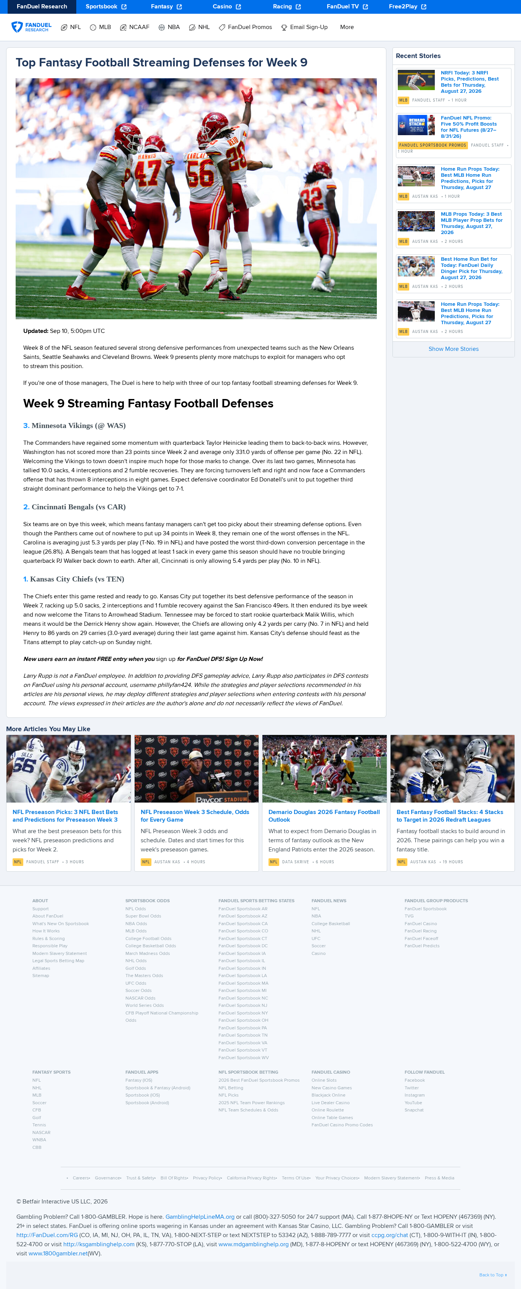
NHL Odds (136, 961)
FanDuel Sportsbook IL (242, 961)
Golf (36, 1118)
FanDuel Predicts (422, 946)
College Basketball (331, 924)
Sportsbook (101, 7)
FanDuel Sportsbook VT (243, 1050)
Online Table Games (332, 1118)
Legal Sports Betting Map (58, 961)
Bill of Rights (174, 1178)
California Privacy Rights (251, 1178)
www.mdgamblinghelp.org (254, 1245)
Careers (81, 1178)
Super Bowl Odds (143, 916)
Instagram (415, 1095)
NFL (18, 862)
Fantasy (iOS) (138, 1080)
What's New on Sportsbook (60, 924)
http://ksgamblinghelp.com (99, 1245)
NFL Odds (135, 909)
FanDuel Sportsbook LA (243, 976)
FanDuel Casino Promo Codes (342, 1125)
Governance (107, 1178)
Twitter (412, 1088)
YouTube (413, 1103)
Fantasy (162, 7)
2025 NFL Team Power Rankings (252, 1103)
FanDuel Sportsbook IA (242, 953)
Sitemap (40, 976)
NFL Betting (231, 1088)
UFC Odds (135, 983)
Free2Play (403, 7)
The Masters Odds (144, 976)
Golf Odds (135, 968)
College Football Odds (148, 939)
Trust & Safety (140, 1178)
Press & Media (439, 1178)
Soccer (319, 946)
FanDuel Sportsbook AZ (243, 916)
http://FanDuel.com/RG (47, 1235)
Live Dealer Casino (331, 1103)
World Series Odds (144, 1005)
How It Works (46, 931)
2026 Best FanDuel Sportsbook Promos (259, 1080)
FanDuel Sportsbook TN (243, 1035)
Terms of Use (295, 1178)
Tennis (39, 1125)
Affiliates (41, 968)
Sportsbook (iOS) (142, 1095)
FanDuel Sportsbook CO (243, 931)
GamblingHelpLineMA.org (201, 1217)
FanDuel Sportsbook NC (243, 998)
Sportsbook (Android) (147, 1103)
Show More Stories (454, 349)
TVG (409, 916)
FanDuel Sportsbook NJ (243, 1005)
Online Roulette (328, 1110)
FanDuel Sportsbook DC (243, 946)
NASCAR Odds (140, 998)
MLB (403, 100)
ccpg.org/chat (389, 1235)
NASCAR (41, 1133)
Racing (282, 7)
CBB (37, 1147)
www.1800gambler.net (58, 1254)
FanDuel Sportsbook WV (244, 1058)
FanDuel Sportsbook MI (243, 991)
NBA (316, 916)
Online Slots (324, 1080)
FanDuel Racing (421, 931)
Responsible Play (50, 946)
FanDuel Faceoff (421, 939)
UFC (316, 939)
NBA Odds (136, 924)
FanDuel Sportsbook (426, 909)
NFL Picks (229, 1095)
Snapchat (414, 1110)
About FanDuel (47, 916)
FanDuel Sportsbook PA (243, 1028)
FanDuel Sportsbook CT (243, 939)
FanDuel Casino (421, 924)
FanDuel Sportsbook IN (242, 968)
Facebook (415, 1080)
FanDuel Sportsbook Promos (432, 145)
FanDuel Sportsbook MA (244, 983)
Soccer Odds (138, 991)
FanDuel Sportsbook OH (244, 1020)
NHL (316, 931)
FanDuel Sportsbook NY (243, 1013)
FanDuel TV (343, 7)
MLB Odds (136, 931)
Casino (222, 7)
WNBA (39, 1140)
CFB (36, 1110)
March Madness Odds (147, 953)
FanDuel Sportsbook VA (243, 1043)
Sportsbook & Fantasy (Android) (157, 1088)
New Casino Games (332, 1088)
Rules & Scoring (48, 939)
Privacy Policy (207, 1178)
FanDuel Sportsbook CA (243, 924)
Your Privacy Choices (336, 1178)
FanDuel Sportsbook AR (243, 909)
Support (40, 909)
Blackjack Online (329, 1095)
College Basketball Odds (150, 946)
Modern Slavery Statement (59, 953)
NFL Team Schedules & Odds (248, 1110)
